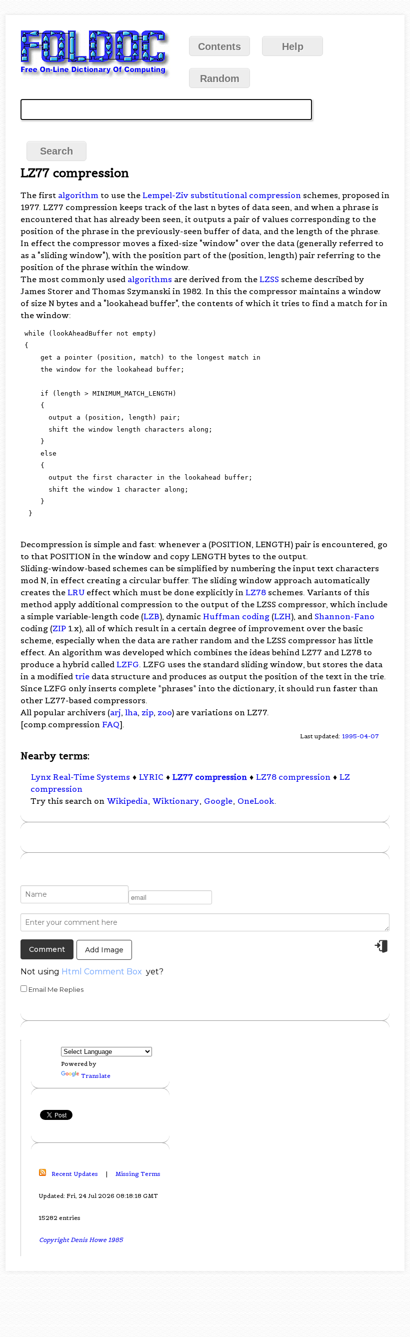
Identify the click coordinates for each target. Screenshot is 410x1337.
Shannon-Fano (344, 616)
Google (218, 801)
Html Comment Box (102, 971)
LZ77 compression (209, 777)
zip (148, 712)
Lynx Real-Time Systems (80, 777)
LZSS (269, 279)
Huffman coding (236, 616)
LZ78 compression (293, 777)
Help (293, 46)
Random (220, 78)
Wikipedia (127, 801)
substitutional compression (245, 195)
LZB (152, 616)
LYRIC (151, 777)
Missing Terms (138, 1173)
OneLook (256, 801)
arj (115, 712)
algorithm (78, 195)
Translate (95, 1075)
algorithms (150, 279)
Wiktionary (175, 801)
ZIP (59, 628)
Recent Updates (75, 1173)
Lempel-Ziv (165, 195)
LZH (282, 616)
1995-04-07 (360, 736)
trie (82, 676)
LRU (76, 592)
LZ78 (256, 592)
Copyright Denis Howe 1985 (81, 1239)
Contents (219, 46)
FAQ (111, 724)
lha (131, 712)
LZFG (127, 664)
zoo (165, 712)
